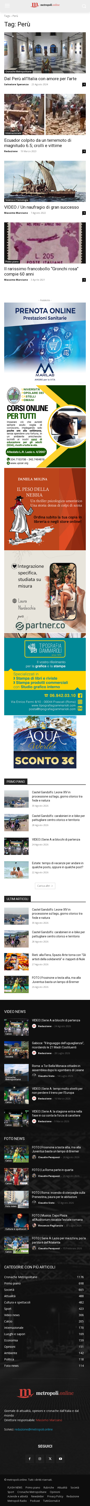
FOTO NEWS (14, 1138)
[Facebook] (30, 1459)
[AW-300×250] (45, 742)
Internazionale (13, 133)
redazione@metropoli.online (34, 1429)
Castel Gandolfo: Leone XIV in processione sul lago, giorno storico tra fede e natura (57, 796)
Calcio (8, 1033)
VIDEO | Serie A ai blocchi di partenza (56, 839)
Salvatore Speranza (16, 84)
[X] (50, 1459)
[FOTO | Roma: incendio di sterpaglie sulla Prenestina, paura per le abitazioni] (16, 1199)
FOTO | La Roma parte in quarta (52, 1170)
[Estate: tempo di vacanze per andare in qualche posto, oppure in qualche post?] (16, 870)
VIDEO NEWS (15, 1011)
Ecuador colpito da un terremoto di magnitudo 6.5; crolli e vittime (37, 143)
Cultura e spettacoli (15, 1229)
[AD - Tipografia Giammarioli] (45, 674)
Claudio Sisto (46, 1075)
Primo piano (12, 261)
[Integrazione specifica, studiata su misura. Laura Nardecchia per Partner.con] (45, 591)
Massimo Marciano (16, 212)
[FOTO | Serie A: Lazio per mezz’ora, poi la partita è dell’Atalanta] (16, 1245)
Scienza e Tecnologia (16, 200)
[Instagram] (40, 1459)
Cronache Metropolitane (18, 71)
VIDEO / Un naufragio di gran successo (41, 207)
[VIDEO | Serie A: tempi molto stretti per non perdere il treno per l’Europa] (16, 1095)
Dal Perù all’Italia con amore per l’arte (40, 78)
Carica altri (43, 886)
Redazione (11, 151)
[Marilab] (45, 344)
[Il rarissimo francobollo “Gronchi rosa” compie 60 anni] (45, 243)
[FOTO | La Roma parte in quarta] (16, 1176)
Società (9, 1056)
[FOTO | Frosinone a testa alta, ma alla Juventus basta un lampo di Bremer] (16, 984)
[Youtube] (60, 1459)
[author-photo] (34, 1026)
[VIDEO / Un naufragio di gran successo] (45, 181)
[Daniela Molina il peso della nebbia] (45, 509)
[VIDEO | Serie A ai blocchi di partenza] (16, 846)
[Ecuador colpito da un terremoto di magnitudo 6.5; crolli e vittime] (45, 114)
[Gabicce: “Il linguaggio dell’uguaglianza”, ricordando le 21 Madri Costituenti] (16, 1050)
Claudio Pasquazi (49, 1157)
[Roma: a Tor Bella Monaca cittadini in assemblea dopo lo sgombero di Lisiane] (16, 1072)
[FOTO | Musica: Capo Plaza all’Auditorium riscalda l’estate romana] (16, 1222)
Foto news (11, 1206)
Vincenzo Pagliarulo (50, 1225)
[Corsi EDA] (45, 426)
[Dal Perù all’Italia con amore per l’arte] (45, 52)
